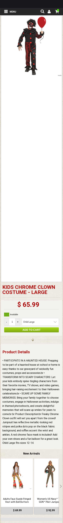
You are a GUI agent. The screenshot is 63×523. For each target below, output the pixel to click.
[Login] (49, 12)
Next (60, 486)
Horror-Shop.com (31, 4)
